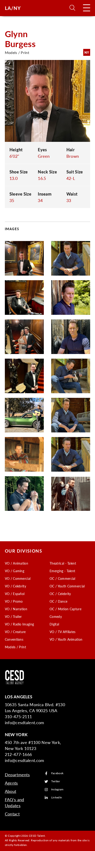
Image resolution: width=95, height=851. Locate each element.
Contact (12, 814)
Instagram (57, 789)
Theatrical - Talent (63, 563)
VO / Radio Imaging (19, 624)
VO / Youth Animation (66, 639)
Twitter (55, 781)
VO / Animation (16, 563)
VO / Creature (15, 631)
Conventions (14, 639)
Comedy (56, 616)
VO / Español (15, 593)
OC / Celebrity (60, 593)
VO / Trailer (13, 616)
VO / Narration (16, 609)
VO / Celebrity (15, 586)
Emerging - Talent (62, 570)
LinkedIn (56, 797)
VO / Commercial (18, 578)
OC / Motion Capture (65, 609)
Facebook (57, 773)
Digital (54, 624)
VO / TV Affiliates (63, 631)
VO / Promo (14, 601)
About (10, 791)
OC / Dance (58, 601)
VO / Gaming (14, 570)
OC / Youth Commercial (67, 586)
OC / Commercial (62, 578)
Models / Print (15, 647)
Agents (11, 783)
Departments (17, 774)
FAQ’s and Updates (14, 802)
